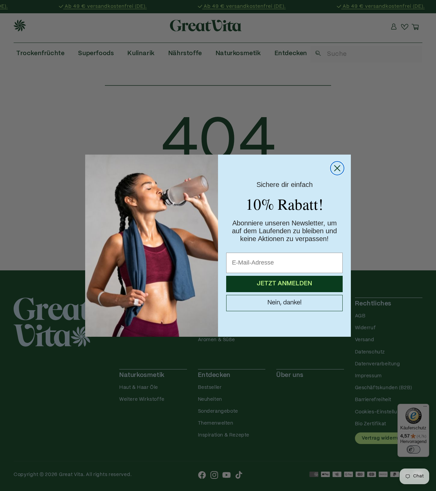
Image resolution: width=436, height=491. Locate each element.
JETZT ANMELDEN (284, 284)
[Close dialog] (337, 168)
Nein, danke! (284, 303)
